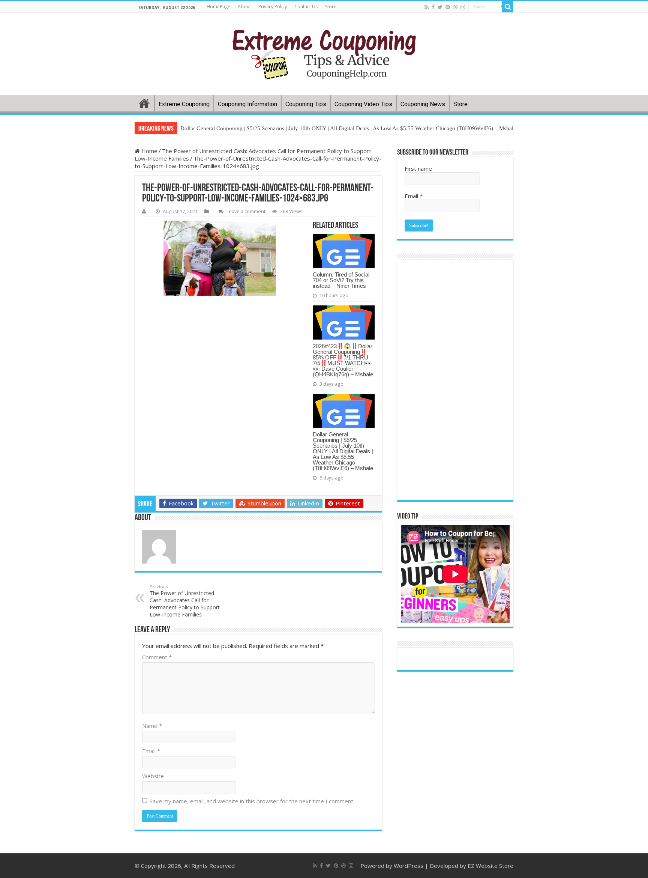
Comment (157, 657)
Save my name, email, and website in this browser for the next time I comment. (252, 801)
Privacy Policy (272, 6)
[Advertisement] (258, 547)
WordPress (408, 865)
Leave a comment (246, 211)
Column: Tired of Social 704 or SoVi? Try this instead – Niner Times (341, 280)
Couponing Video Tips (363, 104)
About (244, 6)
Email (151, 751)
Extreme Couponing (184, 104)
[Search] (507, 6)
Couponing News (422, 104)
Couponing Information (247, 104)
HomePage (218, 6)
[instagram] (463, 7)
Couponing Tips (305, 104)
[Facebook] (433, 7)
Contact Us (306, 6)
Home (144, 103)
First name (418, 168)
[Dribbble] (455, 7)
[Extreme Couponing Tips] (324, 54)
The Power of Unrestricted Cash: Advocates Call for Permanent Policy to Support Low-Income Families (185, 601)
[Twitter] (440, 7)
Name (152, 725)
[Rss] (426, 7)
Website (153, 776)
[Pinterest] (448, 7)
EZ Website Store (490, 865)
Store (330, 6)
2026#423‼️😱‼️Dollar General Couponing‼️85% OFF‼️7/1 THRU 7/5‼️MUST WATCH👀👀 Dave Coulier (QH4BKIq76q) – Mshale (343, 360)
